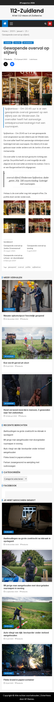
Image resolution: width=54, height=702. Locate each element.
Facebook (10, 485)
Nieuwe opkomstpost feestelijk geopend (24, 315)
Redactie (9, 59)
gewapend (12, 267)
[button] (14, 207)
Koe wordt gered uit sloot (16, 363)
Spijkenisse (28, 42)
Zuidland (8, 532)
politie (17, 42)
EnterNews (46, 695)
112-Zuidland (27, 10)
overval (8, 42)
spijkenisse (36, 267)
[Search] (45, 23)
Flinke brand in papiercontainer (17, 457)
